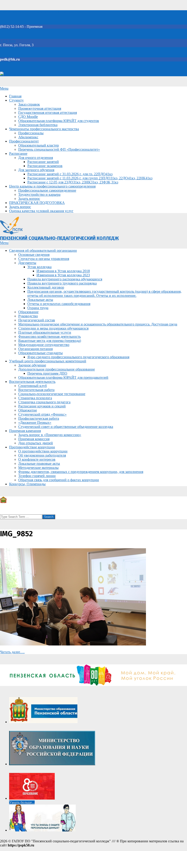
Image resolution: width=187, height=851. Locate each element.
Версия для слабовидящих (24, 74)
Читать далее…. (12, 652)
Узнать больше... (22, 802)
